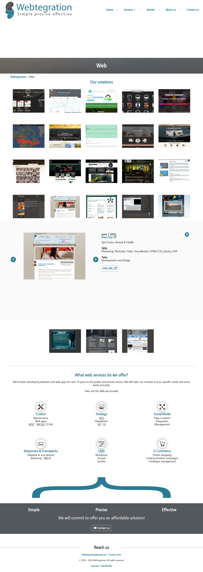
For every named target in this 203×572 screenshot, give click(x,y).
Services (129, 9)
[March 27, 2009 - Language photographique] (174, 206)
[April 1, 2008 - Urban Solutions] (101, 341)
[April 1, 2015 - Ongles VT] (29, 171)
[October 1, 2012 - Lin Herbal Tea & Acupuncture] (138, 171)
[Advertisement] (101, 39)
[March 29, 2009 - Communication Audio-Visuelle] (138, 206)
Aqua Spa (107, 237)
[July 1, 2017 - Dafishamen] (174, 136)
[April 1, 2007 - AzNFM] (138, 341)
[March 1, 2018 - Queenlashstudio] (138, 136)
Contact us (193, 9)
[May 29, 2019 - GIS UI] (29, 136)
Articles (151, 9)
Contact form (115, 554)
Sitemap (95, 566)
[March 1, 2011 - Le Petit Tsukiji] (29, 206)
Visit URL (110, 268)
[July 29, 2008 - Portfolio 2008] (65, 341)
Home (109, 9)
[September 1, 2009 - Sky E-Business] (101, 206)
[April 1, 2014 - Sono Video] (65, 171)
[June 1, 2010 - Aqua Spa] (65, 206)
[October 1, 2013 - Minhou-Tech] (101, 171)
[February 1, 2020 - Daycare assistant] (174, 101)
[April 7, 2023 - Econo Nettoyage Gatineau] (101, 101)
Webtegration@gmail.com (94, 554)
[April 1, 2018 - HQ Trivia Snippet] (101, 136)
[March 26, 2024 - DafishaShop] (29, 101)
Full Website (106, 566)
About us (171, 9)
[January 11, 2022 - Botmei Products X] (138, 101)
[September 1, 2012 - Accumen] (174, 171)
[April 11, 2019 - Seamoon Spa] (65, 136)
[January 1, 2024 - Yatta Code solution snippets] (65, 101)
